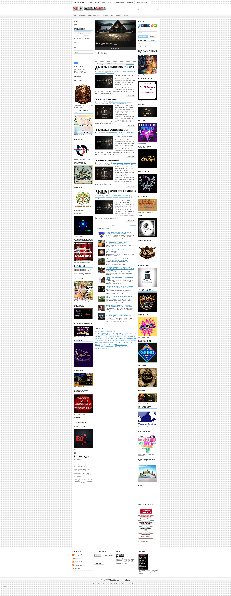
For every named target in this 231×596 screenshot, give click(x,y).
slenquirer (110, 346)
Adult (135, 331)
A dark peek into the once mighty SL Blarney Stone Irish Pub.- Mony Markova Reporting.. (120, 259)
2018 (119, 331)
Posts (141, 43)
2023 (127, 331)
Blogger (83, 482)
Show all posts (130, 64)
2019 (122, 331)
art (129, 340)
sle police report (103, 346)
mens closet (117, 102)
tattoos (119, 134)
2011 (105, 331)
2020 (124, 331)
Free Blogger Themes (121, 583)
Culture (89, 2)
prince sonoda (131, 344)
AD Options (105, 16)
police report (111, 345)
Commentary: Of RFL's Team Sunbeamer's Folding (81, 474)
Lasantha (113, 583)
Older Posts (133, 225)
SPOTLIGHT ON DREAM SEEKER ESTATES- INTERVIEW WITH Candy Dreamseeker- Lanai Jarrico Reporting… (118, 315)
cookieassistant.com (5, 586)
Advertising (109, 333)
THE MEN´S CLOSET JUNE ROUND (105, 99)
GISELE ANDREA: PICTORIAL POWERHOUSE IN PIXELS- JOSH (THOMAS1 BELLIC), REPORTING (119, 306)
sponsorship (117, 346)
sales (129, 71)
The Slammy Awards (103, 340)
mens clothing (127, 163)
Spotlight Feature (79, 2)
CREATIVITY (101, 43)
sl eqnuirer (114, 103)
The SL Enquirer (116, 338)
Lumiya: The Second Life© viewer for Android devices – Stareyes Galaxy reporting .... (118, 233)
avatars (111, 132)
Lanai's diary (112, 335)
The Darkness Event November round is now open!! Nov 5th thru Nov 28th (115, 192)
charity (111, 342)
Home (75, 16)
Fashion (97, 2)
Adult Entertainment (100, 333)
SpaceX (101, 338)
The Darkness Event (100, 73)
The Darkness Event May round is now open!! (111, 130)
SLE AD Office (82, 16)
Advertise (130, 2)
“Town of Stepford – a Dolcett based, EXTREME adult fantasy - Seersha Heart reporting (119, 241)
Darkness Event (125, 132)
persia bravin (104, 345)
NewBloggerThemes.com (132, 583)
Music (103, 2)
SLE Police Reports (129, 336)
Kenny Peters (77, 558)
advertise (118, 340)
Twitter (126, 16)
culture (117, 342)
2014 (114, 331)
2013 (111, 331)
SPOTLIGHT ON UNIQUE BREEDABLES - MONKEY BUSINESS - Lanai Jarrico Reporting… (120, 297)
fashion (112, 102)
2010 (102, 331)
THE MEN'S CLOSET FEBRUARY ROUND (107, 160)
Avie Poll (131, 333)
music (97, 345)
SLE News (121, 336)
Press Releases (120, 2)
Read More (131, 95)
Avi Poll (110, 2)
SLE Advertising (110, 336)
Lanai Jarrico (104, 335)
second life (103, 103)
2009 (99, 331)
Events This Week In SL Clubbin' (82, 465)
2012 (108, 331)
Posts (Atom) (105, 228)
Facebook (118, 16)
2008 (96, 331)
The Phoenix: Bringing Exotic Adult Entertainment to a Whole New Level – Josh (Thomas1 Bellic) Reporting (120, 288)
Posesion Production (115, 71)
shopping (133, 71)
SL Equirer (131, 334)
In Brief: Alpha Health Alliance (81, 469)
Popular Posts (142, 36)
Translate (86, 35)
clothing (118, 132)
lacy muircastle (131, 342)
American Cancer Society (120, 333)
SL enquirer (114, 134)
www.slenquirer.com (121, 559)
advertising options (124, 340)
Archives (152, 36)
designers (122, 195)
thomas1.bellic (105, 348)
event (127, 195)
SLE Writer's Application (142, 2)
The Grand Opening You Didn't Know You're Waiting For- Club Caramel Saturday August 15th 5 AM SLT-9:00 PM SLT (120, 269)
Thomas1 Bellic (111, 340)
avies (114, 132)
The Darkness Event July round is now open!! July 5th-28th (115, 68)
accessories (117, 195)
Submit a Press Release (94, 16)
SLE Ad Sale (103, 336)
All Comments (143, 46)
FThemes (100, 583)
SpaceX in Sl (106, 338)
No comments (110, 73)
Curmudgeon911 (78, 555)
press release (124, 71)
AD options (130, 331)
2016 (117, 331)
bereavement (133, 340)
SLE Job (117, 336)
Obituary (119, 334)
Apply (112, 16)
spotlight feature (126, 346)
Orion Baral (125, 334)
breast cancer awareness (102, 342)
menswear (123, 102)
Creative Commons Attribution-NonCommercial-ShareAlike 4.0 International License (124, 562)
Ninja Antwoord (78, 565)
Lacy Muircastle (78, 561)
